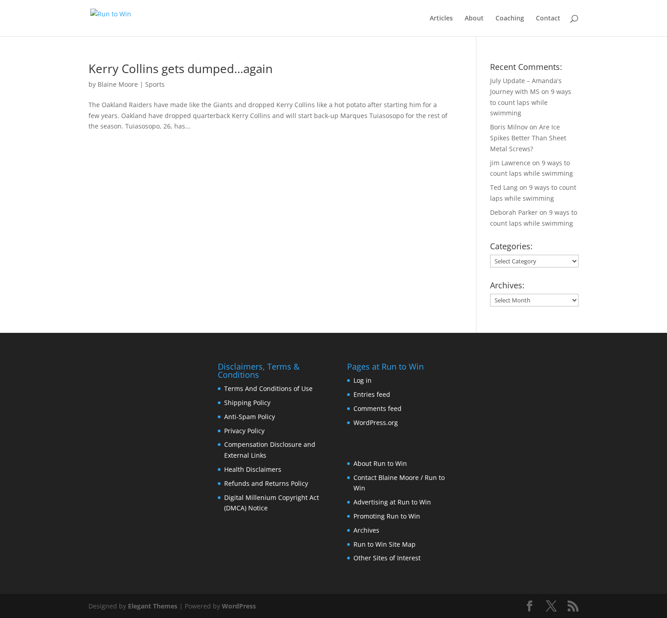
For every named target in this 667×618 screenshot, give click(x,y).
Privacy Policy (244, 430)
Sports (155, 84)
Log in (362, 380)
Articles (441, 18)
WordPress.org (375, 422)
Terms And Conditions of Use (268, 388)
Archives (366, 530)
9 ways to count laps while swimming (530, 102)
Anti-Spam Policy (249, 416)
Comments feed (377, 408)
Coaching (509, 18)
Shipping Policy (247, 402)
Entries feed (371, 394)
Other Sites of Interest (387, 558)
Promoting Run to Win (386, 516)
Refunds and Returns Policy (266, 483)
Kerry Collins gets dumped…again (180, 68)
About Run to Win (380, 463)
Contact (548, 18)
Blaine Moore (118, 84)
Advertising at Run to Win (392, 502)
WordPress (239, 606)
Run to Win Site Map (384, 544)
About (474, 18)
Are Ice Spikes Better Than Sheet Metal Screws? (528, 138)
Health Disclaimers (252, 469)
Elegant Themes (152, 606)
